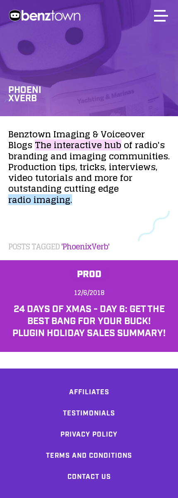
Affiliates (89, 392)
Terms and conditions (89, 456)
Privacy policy (89, 434)
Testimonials (89, 413)
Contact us (89, 477)
